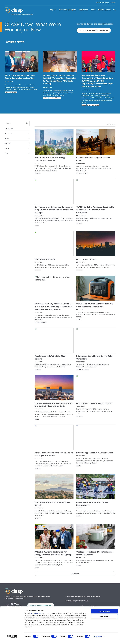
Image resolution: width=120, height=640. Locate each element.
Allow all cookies (104, 611)
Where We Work (102, 3)
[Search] (27, 123)
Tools (93, 10)
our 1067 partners (36, 613)
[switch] (54, 636)
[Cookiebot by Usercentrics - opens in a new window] (12, 636)
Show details (97, 636)
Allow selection (104, 616)
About (113, 3)
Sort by (108, 124)
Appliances (83, 10)
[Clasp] (60, 591)
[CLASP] (19, 11)
